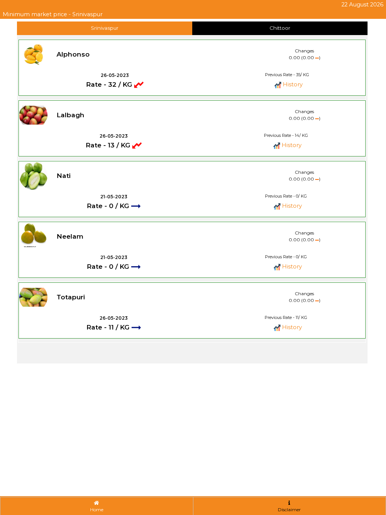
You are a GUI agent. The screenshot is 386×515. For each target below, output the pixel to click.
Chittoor (280, 28)
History (292, 84)
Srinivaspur (104, 28)
